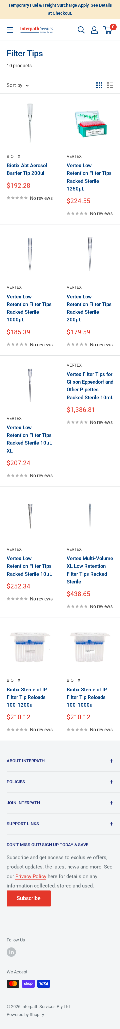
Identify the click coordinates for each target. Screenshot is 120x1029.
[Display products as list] (110, 85)
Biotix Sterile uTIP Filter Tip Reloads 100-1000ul (87, 697)
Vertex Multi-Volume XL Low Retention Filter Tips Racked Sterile (90, 570)
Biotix (13, 156)
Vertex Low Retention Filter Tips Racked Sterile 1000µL (29, 308)
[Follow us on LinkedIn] (11, 952)
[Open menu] (10, 30)
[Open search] (81, 30)
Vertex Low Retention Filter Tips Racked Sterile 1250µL (89, 177)
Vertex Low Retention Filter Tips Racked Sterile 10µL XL (29, 439)
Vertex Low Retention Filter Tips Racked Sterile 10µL (29, 566)
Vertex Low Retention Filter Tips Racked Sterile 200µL (89, 308)
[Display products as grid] (99, 85)
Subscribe (29, 898)
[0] (108, 30)
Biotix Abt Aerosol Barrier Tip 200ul (27, 169)
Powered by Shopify (25, 1014)
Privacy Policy (30, 876)
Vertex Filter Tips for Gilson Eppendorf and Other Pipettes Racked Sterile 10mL (90, 386)
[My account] (94, 30)
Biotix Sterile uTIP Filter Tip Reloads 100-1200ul (27, 697)
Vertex (74, 156)
